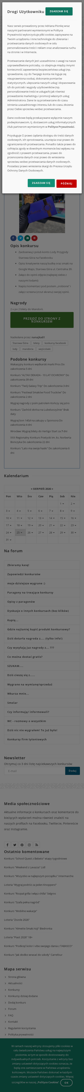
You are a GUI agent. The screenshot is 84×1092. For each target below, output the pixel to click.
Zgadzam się (59, 11)
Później (66, 183)
